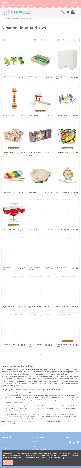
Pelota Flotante (34, 115)
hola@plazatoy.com (43, 450)
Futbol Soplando (34, 77)
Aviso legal (11, 5)
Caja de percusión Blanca (62, 77)
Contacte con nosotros (24, 5)
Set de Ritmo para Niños (35, 307)
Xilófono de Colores (9, 344)
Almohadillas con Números (35, 268)
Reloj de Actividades (63, 192)
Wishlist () (76, 3)
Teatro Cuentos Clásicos (34, 230)
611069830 (40, 446)
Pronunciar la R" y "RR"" (8, 268)
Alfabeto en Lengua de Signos (9, 153)
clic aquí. (68, 458)
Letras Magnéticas (62, 268)
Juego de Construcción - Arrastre (63, 345)
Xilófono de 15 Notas (62, 306)
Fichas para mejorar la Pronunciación (62, 230)
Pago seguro (7, 448)
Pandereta (32, 192)
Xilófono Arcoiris (8, 192)
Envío (3, 5)
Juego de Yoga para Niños (35, 345)
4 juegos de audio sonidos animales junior (35, 153)
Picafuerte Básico (61, 115)
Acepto (8, 462)
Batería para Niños (9, 229)
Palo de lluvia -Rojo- (9, 115)
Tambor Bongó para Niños (9, 307)
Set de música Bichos (10, 77)
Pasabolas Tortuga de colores (63, 153)
